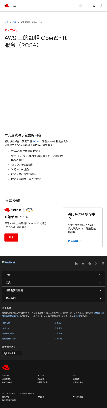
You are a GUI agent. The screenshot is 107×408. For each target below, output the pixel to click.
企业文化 (6, 328)
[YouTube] (83, 264)
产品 (14, 22)
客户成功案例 (8, 333)
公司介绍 (6, 323)
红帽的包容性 (7, 382)
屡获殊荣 (77, 316)
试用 (11, 237)
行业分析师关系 (9, 338)
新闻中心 (58, 323)
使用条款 (40, 397)
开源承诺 (58, 328)
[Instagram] (103, 264)
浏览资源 (73, 240)
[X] (96, 264)
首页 (6, 22)
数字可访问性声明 (9, 400)
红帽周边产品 (42, 382)
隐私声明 (5, 397)
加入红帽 (58, 338)
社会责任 (58, 333)
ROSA (36, 141)
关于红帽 (5, 376)
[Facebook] (89, 264)
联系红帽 (40, 379)
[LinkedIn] (76, 264)
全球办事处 (6, 379)
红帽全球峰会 (78, 382)
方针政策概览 (78, 397)
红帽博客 (76, 379)
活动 (74, 376)
